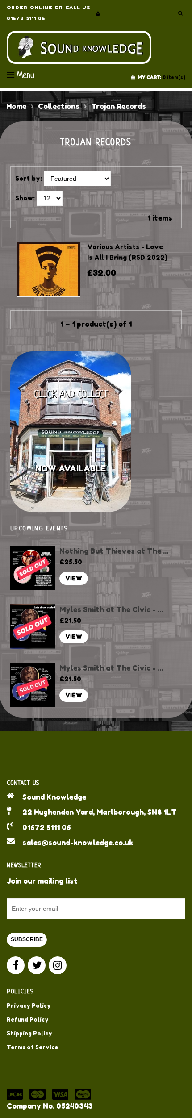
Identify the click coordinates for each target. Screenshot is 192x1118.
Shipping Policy (29, 1033)
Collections (58, 106)
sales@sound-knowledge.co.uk (77, 842)
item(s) (161, 77)
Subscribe (27, 939)
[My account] (98, 13)
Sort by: (28, 178)
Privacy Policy (29, 1005)
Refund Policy (28, 1019)
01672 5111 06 (46, 827)
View (73, 578)
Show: (25, 198)
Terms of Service (32, 1047)
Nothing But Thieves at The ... (113, 550)
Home (16, 106)
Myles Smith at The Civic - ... (111, 609)
